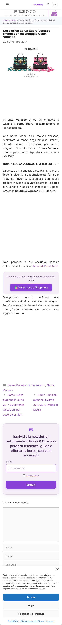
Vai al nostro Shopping (33, 287)
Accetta (31, 597)
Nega (31, 605)
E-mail (9, 462)
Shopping (37, 4)
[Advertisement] (31, 97)
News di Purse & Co (45, 266)
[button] (57, 569)
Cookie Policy (13, 621)
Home (6, 20)
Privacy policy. (33, 476)
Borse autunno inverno (30, 385)
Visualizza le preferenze (31, 613)
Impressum (49, 621)
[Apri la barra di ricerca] (48, 4)
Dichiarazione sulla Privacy (32, 621)
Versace (8, 390)
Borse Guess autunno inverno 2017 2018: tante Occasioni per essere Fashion (13, 404)
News (13, 20)
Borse (11, 385)
